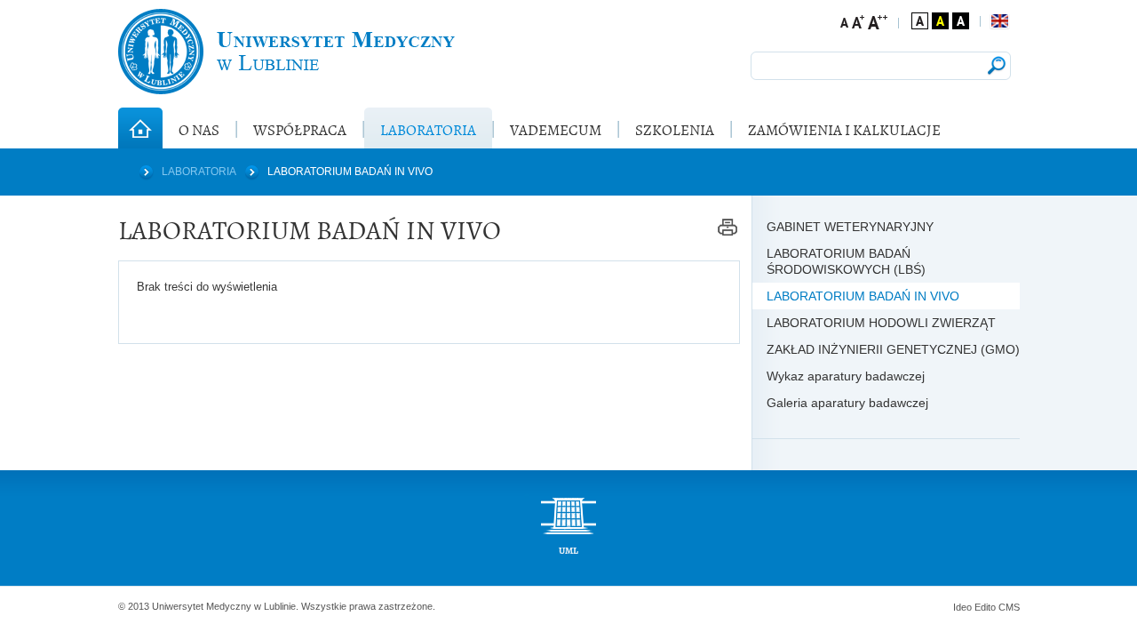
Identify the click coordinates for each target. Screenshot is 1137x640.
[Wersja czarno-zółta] (940, 20)
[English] (1000, 21)
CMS (1009, 607)
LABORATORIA (199, 171)
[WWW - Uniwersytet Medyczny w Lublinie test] (286, 51)
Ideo (963, 607)
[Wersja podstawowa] (919, 20)
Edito (985, 607)
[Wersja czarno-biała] (960, 20)
